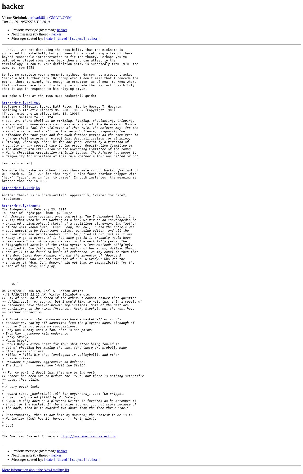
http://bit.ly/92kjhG (21, 188)
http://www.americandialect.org (89, 436)
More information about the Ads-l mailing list (35, 470)
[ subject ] (77, 38)
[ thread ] (62, 38)
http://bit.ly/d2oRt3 (21, 206)
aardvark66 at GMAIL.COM (49, 18)
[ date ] (49, 38)
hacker (62, 30)
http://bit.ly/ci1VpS (21, 103)
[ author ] (92, 38)
